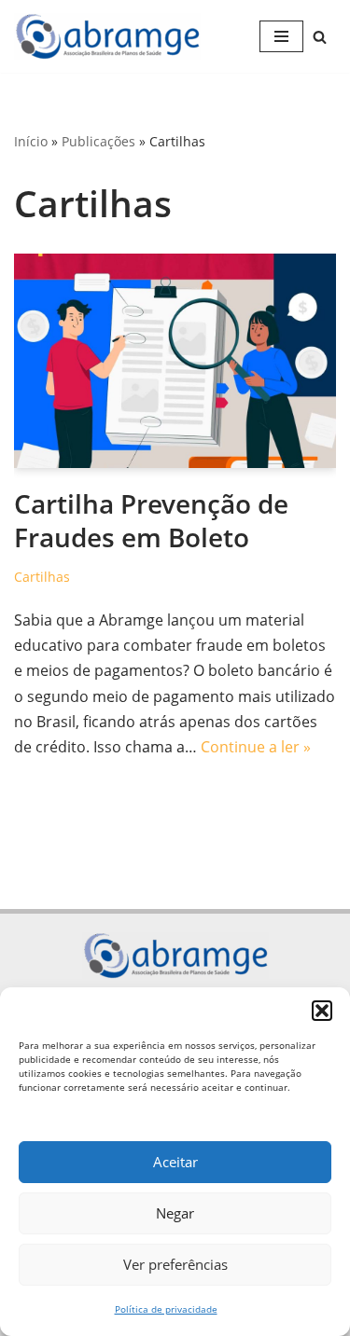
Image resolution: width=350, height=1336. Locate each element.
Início (31, 141)
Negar (175, 1213)
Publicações (98, 141)
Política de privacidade (166, 1308)
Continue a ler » (256, 747)
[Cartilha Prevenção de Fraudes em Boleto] (175, 361)
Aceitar (175, 1161)
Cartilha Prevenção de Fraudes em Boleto (151, 520)
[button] (322, 1010)
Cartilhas (42, 576)
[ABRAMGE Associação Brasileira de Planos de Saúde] (112, 36)
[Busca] (320, 37)
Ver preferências (175, 1264)
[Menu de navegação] (281, 36)
